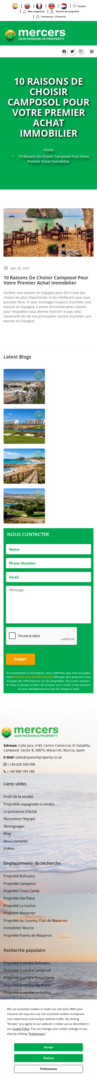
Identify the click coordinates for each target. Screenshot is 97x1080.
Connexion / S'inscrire (53, 16)
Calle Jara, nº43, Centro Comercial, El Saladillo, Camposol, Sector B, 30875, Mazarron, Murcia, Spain (47, 747)
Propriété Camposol (20, 883)
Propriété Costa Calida (21, 890)
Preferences (48, 1069)
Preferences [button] (37, 1034)
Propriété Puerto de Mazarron (28, 935)
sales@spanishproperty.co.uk (38, 757)
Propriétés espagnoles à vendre (29, 804)
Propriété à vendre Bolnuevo (27, 962)
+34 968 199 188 (21, 771)
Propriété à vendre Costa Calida (29, 977)
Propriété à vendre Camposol (27, 970)
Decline (48, 1058)
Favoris (82, 6)
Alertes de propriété (67, 11)
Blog (7, 833)
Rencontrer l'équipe (19, 818)
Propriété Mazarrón (19, 913)
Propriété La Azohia (19, 905)
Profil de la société (18, 796)
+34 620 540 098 (22, 764)
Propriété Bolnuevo (19, 876)
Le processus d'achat (20, 811)
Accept (48, 1047)
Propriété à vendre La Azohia (27, 992)
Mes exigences (36, 11)
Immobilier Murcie (19, 927)
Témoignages (14, 826)
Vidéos (9, 848)
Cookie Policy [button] (20, 1029)
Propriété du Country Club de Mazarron (36, 920)
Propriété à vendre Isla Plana (27, 985)
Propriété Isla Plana (19, 898)
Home (48, 149)
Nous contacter (16, 841)
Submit (20, 659)
